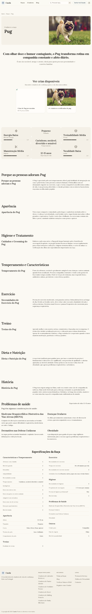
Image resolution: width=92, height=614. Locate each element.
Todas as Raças (61, 576)
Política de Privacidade (82, 579)
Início (3, 14)
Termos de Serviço (81, 576)
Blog (37, 3)
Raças (23, 3)
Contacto (78, 582)
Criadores (30, 3)
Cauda (15, 611)
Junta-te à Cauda (79, 3)
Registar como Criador (64, 585)
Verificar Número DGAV (64, 582)
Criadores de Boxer (44, 592)
